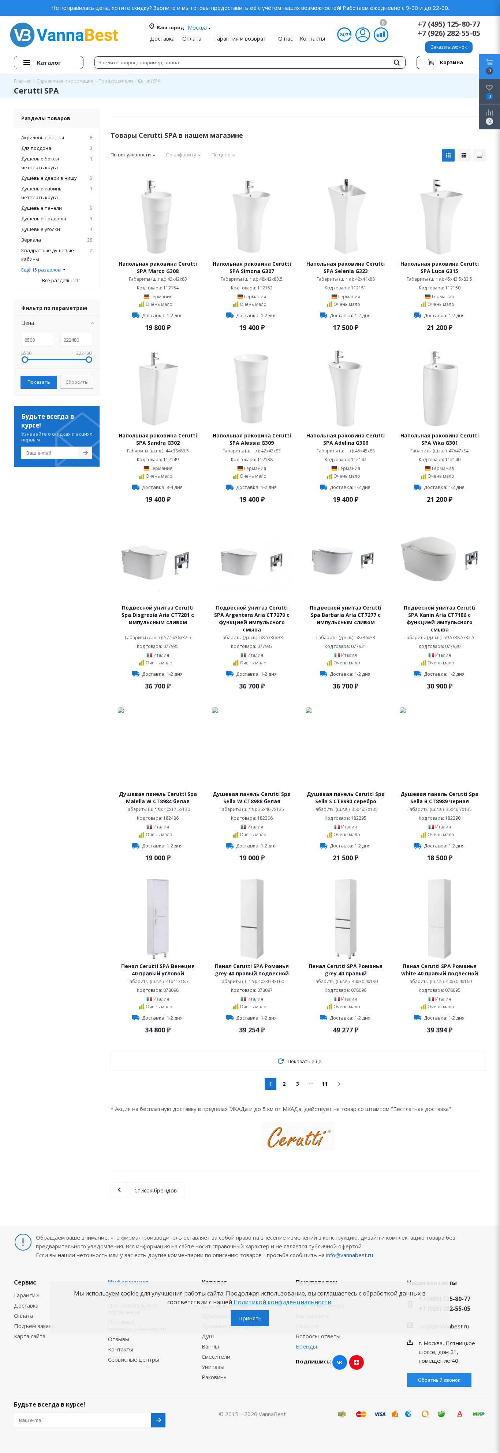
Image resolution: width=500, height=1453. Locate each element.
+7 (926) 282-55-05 (449, 33)
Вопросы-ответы (318, 1336)
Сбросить (77, 382)
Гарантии (26, 1295)
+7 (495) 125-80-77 (449, 24)
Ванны (210, 1346)
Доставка (26, 1305)
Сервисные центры (133, 1359)
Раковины (215, 1377)
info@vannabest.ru (349, 1255)
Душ (208, 1336)
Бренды (306, 1346)
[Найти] (396, 62)
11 (325, 1083)
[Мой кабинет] (362, 34)
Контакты (120, 1349)
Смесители (216, 1356)
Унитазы (213, 1366)
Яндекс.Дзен (356, 1362)
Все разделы (61, 280)
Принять (250, 1318)
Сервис (25, 1282)
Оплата (23, 1315)
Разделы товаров (45, 118)
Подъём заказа (34, 1325)
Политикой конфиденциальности (282, 1302)
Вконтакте (339, 1362)
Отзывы (118, 1339)
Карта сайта (29, 1336)
